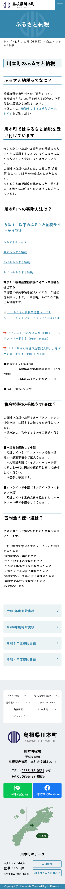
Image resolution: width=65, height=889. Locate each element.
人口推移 (47, 864)
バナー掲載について (47, 709)
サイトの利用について (18, 695)
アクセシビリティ (47, 702)
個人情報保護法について (46, 695)
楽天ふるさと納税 (15, 252)
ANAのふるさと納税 (16, 262)
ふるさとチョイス (15, 242)
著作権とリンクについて (18, 702)
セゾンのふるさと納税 (18, 272)
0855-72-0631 (33, 770)
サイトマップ (18, 716)
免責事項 (18, 709)
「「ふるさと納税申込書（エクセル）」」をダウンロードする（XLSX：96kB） (31, 317)
